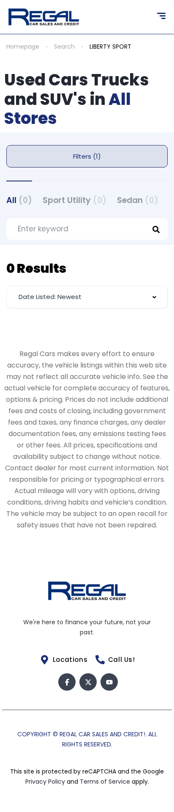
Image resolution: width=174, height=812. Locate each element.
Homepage (22, 46)
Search (64, 46)
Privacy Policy (46, 781)
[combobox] (87, 297)
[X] (88, 682)
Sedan (137, 200)
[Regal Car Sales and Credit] (43, 16)
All (19, 200)
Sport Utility (74, 200)
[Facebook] (67, 682)
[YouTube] (109, 682)
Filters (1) (87, 156)
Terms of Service (106, 781)
